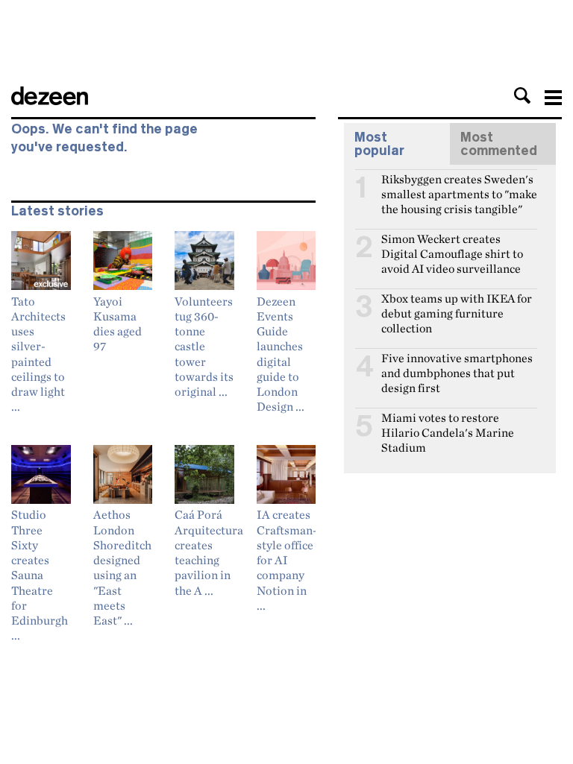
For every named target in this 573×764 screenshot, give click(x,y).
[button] (522, 95)
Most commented (498, 143)
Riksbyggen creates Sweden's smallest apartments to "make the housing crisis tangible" (459, 185)
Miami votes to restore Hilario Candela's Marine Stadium (447, 424)
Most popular (379, 143)
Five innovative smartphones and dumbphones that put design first (457, 364)
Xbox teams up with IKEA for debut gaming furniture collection (456, 304)
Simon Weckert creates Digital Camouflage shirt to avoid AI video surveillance (452, 245)
